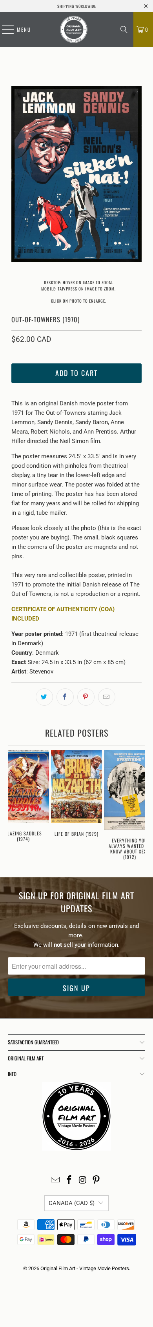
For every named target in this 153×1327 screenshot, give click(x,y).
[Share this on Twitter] (44, 697)
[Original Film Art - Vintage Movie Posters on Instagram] (83, 1180)
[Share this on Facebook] (65, 697)
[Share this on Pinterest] (86, 697)
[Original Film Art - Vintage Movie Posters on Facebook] (69, 1180)
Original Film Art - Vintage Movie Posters (84, 1268)
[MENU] (4, 29)
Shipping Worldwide (76, 6)
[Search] (124, 29)
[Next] (135, 175)
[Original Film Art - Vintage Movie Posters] (74, 29)
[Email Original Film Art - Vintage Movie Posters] (56, 1180)
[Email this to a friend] (106, 697)
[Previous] (17, 175)
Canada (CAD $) (72, 1203)
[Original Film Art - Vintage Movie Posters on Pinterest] (96, 1180)
